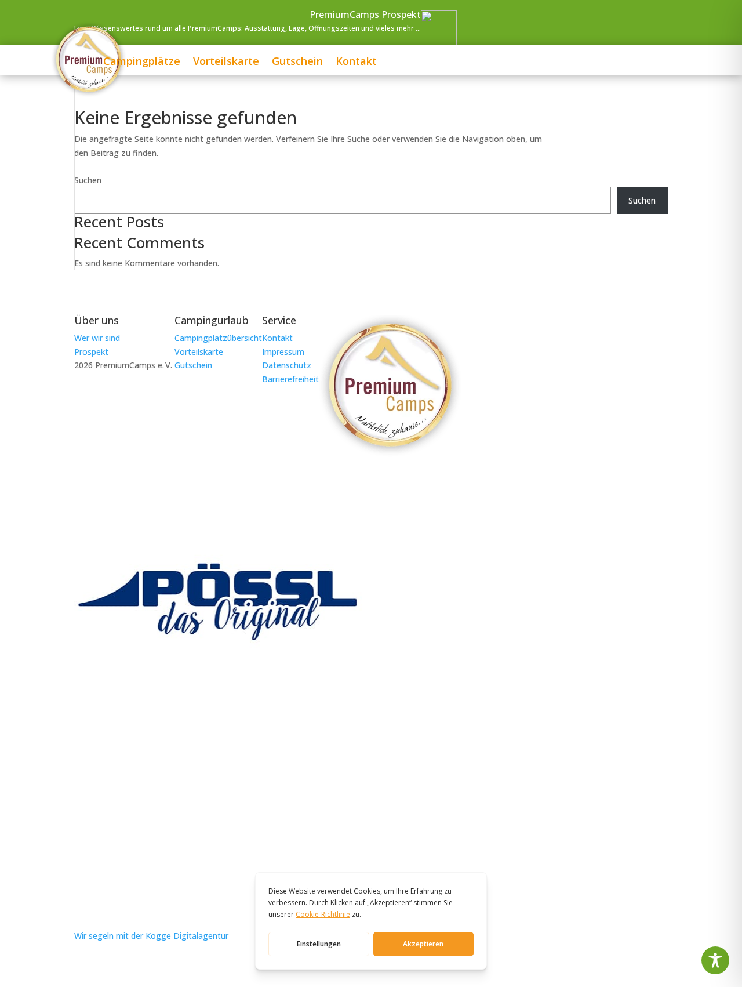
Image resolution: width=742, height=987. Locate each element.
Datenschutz (286, 365)
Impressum (283, 351)
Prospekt (91, 351)
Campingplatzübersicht (218, 337)
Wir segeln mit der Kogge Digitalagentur (151, 935)
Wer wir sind (97, 337)
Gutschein (297, 62)
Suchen (87, 180)
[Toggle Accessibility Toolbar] (715, 960)
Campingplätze (141, 62)
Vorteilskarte (226, 62)
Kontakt (356, 62)
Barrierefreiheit (290, 378)
